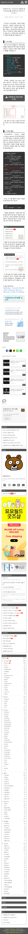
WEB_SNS (14, 801)
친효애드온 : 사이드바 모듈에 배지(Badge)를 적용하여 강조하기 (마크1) (14, 11)
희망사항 (14, 889)
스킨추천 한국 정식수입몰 (12, 310)
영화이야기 (14, 878)
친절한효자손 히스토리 (8, 440)
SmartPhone (14, 677)
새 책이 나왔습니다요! (8, 432)
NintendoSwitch (14, 683)
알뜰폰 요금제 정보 (8, 651)
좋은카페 (14, 865)
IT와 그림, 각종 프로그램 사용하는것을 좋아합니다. (11, 415)
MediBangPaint (14, 726)
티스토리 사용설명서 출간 (10, 615)
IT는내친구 (14, 661)
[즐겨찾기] (4, 485)
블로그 (14, 773)
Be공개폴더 (14, 893)
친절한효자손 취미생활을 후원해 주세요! (13, 445)
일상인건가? (14, 848)
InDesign (14, 716)
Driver (14, 673)
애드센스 (14, 816)
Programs (14, 710)
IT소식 (14, 665)
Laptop (14, 687)
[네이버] (17, 351)
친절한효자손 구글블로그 (9, 915)
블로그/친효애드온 (10, 17)
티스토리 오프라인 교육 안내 (10, 623)
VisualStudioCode (14, 742)
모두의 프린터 (6, 922)
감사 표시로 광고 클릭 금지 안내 (11, 430)
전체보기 (13, 658)
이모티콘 (14, 823)
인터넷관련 (14, 818)
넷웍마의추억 (14, 830)
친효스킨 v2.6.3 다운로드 (10, 608)
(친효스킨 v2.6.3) (19, 932)
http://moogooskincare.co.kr (11, 308)
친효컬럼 (14, 790)
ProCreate (14, 730)
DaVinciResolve (14, 722)
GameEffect (14, 756)
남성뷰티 (14, 858)
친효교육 (14, 794)
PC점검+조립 (14, 669)
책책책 (14, 876)
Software (14, 746)
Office (14, 748)
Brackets (14, 744)
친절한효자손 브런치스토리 (10, 917)
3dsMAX (14, 734)
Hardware (14, 685)
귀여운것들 (14, 856)
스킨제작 (14, 779)
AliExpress (14, 699)
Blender (14, 736)
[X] (10, 351)
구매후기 (14, 850)
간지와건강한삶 (14, 880)
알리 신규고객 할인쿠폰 (9, 643)
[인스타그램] (9, 485)
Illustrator (14, 714)
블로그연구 (14, 798)
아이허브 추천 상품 (8, 648)
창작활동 (14, 821)
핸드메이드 (14, 836)
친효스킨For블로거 (14, 785)
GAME (14, 681)
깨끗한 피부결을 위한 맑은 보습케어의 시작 (9, 324)
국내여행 (14, 871)
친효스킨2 (14, 783)
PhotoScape (14, 728)
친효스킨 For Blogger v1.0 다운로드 (13, 613)
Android (14, 768)
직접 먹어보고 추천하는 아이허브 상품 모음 (13, 583)
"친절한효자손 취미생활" (13, 298)
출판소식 (14, 852)
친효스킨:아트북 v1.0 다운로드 (12, 610)
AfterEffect (14, 718)
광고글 (14, 891)
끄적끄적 (14, 834)
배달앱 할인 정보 (7, 646)
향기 (14, 861)
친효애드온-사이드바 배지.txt (15, 98)
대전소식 (14, 884)
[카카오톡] (14, 351)
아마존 (14, 701)
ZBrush (14, 738)
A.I (14, 770)
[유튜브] (14, 485)
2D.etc (14, 760)
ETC (14, 707)
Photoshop (14, 712)
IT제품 (14, 689)
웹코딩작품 (14, 807)
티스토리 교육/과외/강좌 (9, 620)
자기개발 (14, 854)
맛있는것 (14, 863)
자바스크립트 (14, 810)
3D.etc (14, 762)
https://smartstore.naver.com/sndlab (12, 319)
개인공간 (14, 843)
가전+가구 (14, 692)
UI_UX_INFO (14, 758)
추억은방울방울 (14, 886)
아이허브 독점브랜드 (11, 588)
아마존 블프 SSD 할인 (9, 635)
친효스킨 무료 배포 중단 (9, 435)
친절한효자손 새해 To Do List (10, 437)
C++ (14, 766)
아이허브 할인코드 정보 (13, 594)
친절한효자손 (12, 929)
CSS (14, 805)
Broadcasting (14, 754)
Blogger (14, 777)
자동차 (14, 694)
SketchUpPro (14, 740)
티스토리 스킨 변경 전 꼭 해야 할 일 (14, 292)
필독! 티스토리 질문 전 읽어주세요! (11, 442)
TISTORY (14, 775)
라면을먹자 (14, 867)
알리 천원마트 (8, 638)
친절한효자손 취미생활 (7, 2)
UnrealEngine (14, 750)
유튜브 (14, 814)
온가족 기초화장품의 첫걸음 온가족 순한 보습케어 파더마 (9, 321)
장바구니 (14, 663)
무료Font (14, 764)
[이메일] (23, 485)
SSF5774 (11, 578)
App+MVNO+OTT (14, 675)
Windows (14, 667)
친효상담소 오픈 (7, 625)
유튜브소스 (14, 838)
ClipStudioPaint (14, 724)
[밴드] (21, 351)
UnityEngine (14, 752)
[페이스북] (7, 351)
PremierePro (14, 720)
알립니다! (14, 845)
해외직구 (14, 697)
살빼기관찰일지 (14, 882)
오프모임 (14, 827)
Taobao (14, 705)
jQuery (14, 812)
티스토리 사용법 (7, 618)
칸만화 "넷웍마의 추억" (9, 628)
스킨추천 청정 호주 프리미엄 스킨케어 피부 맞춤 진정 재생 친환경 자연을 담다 (14, 313)
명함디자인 (14, 840)
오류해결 (14, 671)
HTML (14, 803)
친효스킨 (14, 781)
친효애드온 (14, 788)
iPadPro (14, 679)
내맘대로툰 (14, 832)
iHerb (14, 703)
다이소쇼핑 (14, 869)
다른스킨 (14, 796)
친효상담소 (14, 792)
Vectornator (14, 732)
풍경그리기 (14, 825)
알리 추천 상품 (6, 641)
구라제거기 (6, 920)
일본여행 (14, 874)
